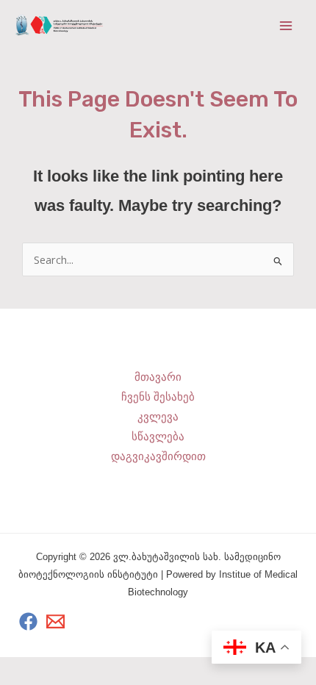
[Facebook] (28, 621)
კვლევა (158, 417)
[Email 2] (55, 621)
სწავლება (158, 436)
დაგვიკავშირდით (158, 456)
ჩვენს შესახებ (158, 397)
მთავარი (158, 377)
